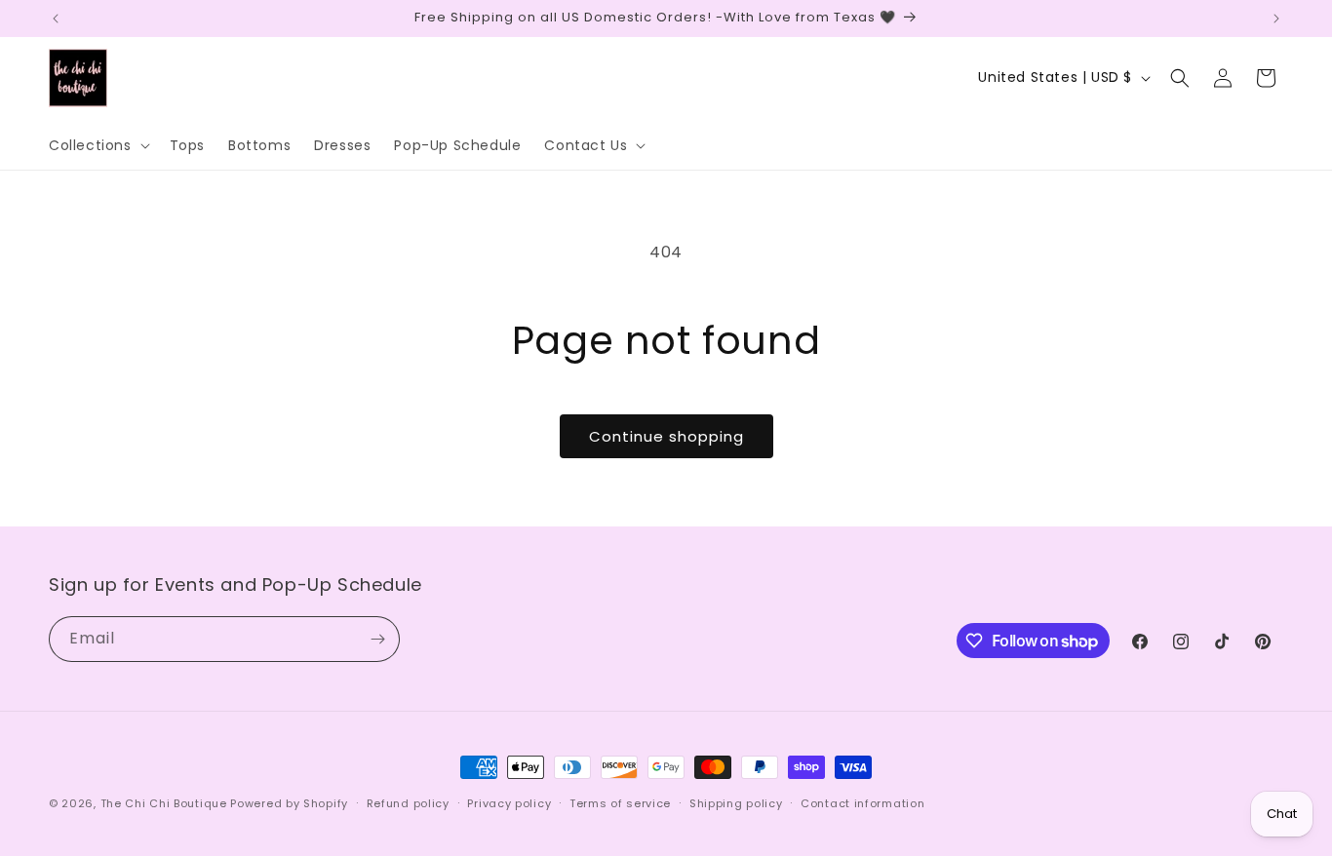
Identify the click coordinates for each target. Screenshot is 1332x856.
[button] (97, 145)
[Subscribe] (377, 639)
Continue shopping (666, 436)
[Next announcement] (1276, 18)
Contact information (862, 803)
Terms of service (620, 803)
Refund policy (408, 803)
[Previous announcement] (55, 18)
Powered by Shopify (289, 803)
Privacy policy (509, 803)
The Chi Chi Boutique (163, 803)
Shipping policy (736, 803)
